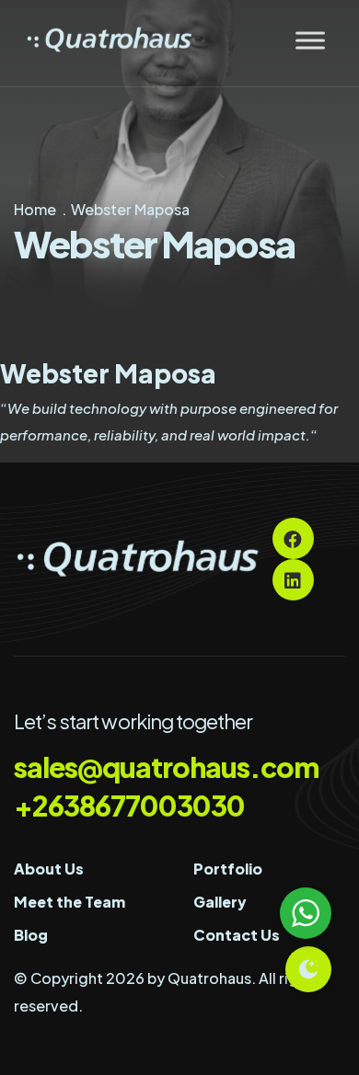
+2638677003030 (129, 805)
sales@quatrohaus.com (166, 766)
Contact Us (236, 934)
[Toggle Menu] (310, 40)
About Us (49, 868)
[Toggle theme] (308, 969)
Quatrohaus (209, 978)
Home (35, 209)
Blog (31, 934)
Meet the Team (69, 901)
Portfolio (227, 868)
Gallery (220, 901)
